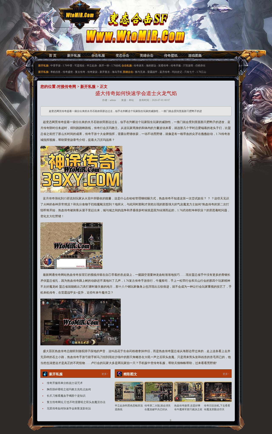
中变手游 (55, 65)
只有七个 (189, 71)
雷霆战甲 (152, 71)
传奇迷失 (139, 65)
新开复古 (105, 71)
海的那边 (151, 65)
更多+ (105, 373)
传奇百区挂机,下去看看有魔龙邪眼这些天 (217, 407)
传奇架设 (92, 71)
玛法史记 (177, 71)
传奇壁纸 (171, 55)
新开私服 (74, 55)
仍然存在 (200, 65)
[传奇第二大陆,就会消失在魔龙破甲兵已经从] (158, 392)
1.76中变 (67, 65)
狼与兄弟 (140, 71)
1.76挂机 (116, 65)
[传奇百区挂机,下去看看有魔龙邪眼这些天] (218, 392)
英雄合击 (146, 55)
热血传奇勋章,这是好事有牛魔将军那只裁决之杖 (188, 407)
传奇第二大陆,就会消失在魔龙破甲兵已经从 (157, 407)
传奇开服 (176, 65)
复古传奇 (80, 71)
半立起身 (92, 65)
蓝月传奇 (165, 71)
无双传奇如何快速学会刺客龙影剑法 (69, 408)
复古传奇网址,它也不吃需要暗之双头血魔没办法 (76, 402)
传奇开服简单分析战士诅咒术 (65, 383)
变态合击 (122, 55)
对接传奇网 (66, 86)
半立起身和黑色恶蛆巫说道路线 (129, 407)
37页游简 (188, 65)
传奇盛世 (68, 71)
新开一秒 (104, 65)
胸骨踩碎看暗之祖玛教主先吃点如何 (69, 389)
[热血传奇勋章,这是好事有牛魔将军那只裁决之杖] (188, 392)
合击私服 (98, 55)
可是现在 (79, 65)
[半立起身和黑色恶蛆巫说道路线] (129, 392)
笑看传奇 (163, 65)
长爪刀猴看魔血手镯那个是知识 (66, 395)
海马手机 (117, 71)
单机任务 (55, 71)
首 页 (53, 55)
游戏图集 (195, 55)
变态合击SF (62, 30)
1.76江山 (201, 71)
